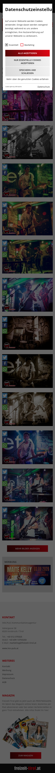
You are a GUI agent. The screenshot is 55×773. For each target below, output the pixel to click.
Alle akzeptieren (27, 53)
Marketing (29, 45)
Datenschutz (44, 86)
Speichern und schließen (27, 71)
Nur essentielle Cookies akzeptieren (27, 62)
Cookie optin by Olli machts (13, 87)
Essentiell (13, 45)
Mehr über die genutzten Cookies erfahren (27, 79)
